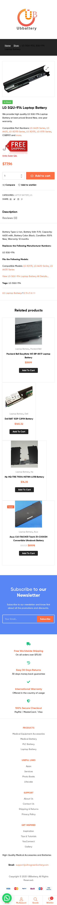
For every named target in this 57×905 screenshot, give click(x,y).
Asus (36, 532)
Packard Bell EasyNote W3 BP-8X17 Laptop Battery (28, 355)
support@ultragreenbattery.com (32, 864)
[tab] (28, 212)
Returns (28, 669)
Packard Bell (35, 349)
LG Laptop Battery (11, 293)
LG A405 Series (37, 128)
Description (9, 212)
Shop (16, 45)
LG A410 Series (41, 265)
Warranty (28, 688)
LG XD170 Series (17, 131)
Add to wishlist (28, 184)
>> (34, 293)
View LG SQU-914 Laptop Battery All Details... (25, 276)
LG (31, 195)
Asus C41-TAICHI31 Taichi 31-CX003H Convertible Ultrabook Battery (28, 538)
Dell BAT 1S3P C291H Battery (19, 418)
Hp (32, 472)
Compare (10, 184)
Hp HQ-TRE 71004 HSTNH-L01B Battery (24, 476)
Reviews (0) (9, 218)
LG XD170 (31, 131)
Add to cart (42, 176)
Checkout (28, 708)
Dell (26, 414)
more (18, 135)
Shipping (28, 650)
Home (8, 45)
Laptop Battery (21, 195)
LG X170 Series (44, 131)
